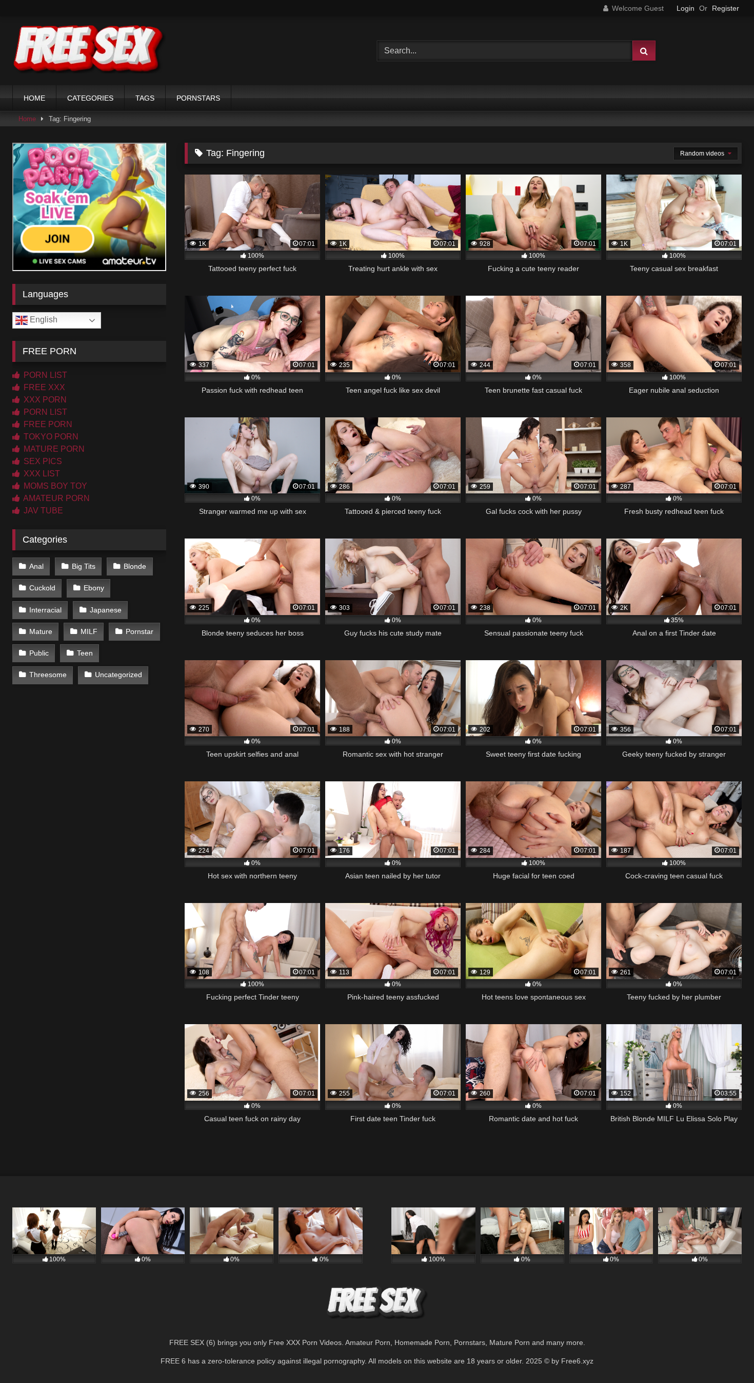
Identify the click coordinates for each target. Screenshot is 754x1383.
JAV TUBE (42, 510)
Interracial (45, 610)
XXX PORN (44, 399)
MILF (89, 631)
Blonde (135, 566)
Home (27, 119)
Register (725, 8)
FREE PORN (47, 424)
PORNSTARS (198, 98)
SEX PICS (42, 461)
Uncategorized (118, 674)
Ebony (94, 588)
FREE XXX (43, 387)
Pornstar (139, 631)
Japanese (106, 610)
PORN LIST (44, 375)
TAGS (144, 98)
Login (686, 8)
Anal (36, 566)
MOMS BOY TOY (54, 486)
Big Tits (83, 566)
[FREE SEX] (89, 51)
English (42, 319)
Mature (40, 631)
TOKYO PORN (50, 436)
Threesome (48, 674)
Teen (85, 653)
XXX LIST (41, 473)
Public (39, 653)
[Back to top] (722, 1352)
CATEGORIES (90, 98)
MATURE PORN (53, 449)
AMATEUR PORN (56, 498)
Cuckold (42, 588)
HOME (34, 98)
